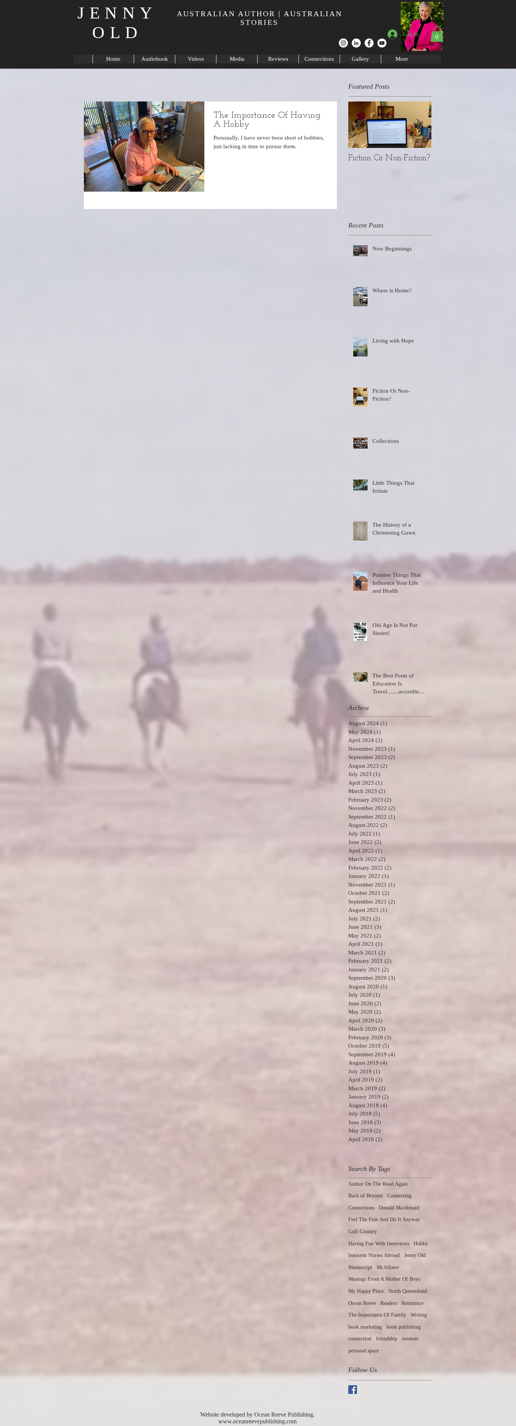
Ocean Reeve (362, 1303)
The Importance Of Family (377, 1315)
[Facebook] (369, 43)
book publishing (403, 1327)
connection (359, 1338)
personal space (363, 1351)
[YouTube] (381, 43)
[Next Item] (419, 125)
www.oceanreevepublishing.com (257, 1421)
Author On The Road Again (378, 1184)
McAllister (388, 1267)
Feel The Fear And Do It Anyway (384, 1219)
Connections (361, 1208)
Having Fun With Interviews (378, 1243)
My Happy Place (366, 1291)
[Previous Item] (360, 125)
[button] (436, 34)
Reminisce (412, 1303)
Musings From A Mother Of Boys (384, 1279)
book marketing (365, 1327)
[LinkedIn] (356, 43)
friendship (386, 1338)
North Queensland (407, 1291)
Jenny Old (415, 1255)
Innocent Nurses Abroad (374, 1255)
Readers (388, 1303)
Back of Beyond (365, 1196)
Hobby (421, 1243)
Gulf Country (362, 1231)
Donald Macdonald (399, 1208)
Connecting (399, 1196)
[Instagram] (343, 43)
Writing (419, 1315)
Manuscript (360, 1267)
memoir (410, 1338)
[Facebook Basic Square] (352, 1389)
